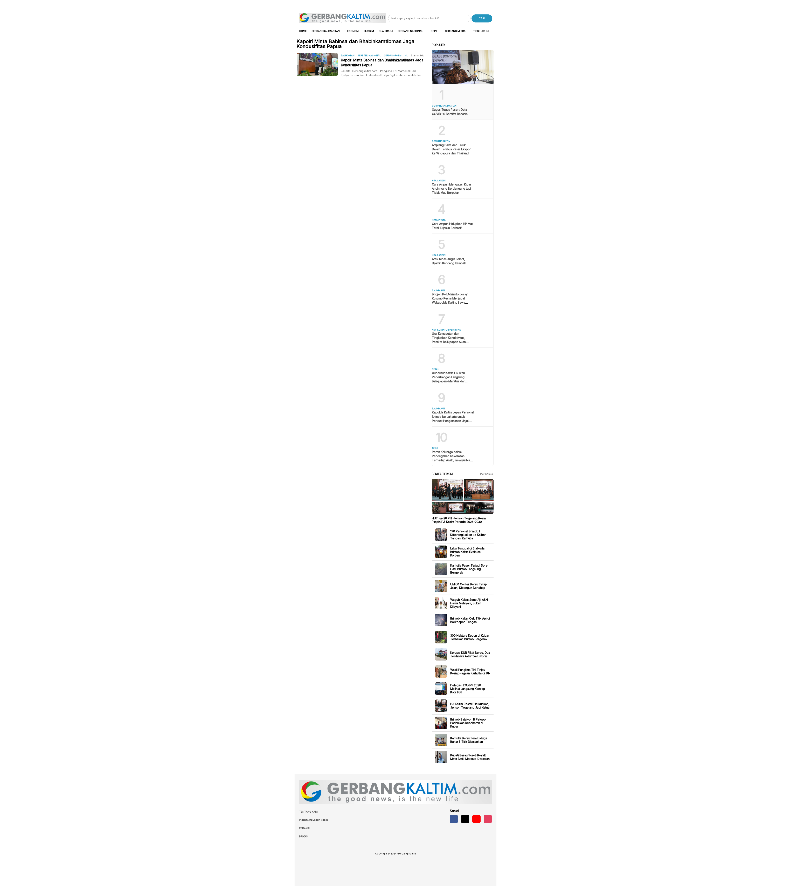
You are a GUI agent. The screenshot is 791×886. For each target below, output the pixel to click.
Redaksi (304, 828)
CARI (482, 18)
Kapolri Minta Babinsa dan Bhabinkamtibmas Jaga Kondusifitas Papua (382, 62)
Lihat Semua (486, 473)
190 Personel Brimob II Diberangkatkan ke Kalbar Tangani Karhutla (468, 534)
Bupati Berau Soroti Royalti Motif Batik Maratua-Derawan (470, 756)
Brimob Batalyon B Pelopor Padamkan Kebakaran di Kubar (468, 722)
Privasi (303, 836)
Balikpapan (348, 55)
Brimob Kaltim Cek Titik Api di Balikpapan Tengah (470, 620)
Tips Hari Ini (481, 31)
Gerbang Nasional (410, 31)
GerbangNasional (369, 55)
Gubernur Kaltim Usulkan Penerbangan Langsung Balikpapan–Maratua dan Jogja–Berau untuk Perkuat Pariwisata (450, 381)
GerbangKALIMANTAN (325, 31)
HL (406, 55)
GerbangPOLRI (393, 55)
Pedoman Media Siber (313, 819)
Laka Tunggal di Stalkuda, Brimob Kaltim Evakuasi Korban (467, 551)
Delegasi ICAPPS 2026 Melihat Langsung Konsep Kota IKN (467, 688)
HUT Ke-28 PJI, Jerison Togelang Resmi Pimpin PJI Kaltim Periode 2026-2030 (459, 519)
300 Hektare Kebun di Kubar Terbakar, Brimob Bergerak (469, 637)
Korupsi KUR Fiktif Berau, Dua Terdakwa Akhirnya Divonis (470, 654)
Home (303, 31)
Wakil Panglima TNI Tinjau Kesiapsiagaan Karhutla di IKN (470, 671)
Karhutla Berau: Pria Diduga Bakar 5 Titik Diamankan (468, 739)
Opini (434, 31)
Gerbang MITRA (455, 31)
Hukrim (369, 31)
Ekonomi (353, 31)
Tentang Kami (308, 811)
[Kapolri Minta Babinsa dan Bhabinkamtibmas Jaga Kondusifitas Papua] (319, 64)
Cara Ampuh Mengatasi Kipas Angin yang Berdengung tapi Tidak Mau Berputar (452, 188)
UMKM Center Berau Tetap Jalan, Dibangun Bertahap (468, 585)
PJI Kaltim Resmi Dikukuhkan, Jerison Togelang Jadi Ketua (469, 705)
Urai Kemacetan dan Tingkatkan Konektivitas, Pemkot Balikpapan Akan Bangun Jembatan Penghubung (449, 342)
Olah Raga (386, 31)
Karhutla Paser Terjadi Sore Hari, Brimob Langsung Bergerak (469, 568)
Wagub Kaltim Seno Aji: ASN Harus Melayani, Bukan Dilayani (469, 603)
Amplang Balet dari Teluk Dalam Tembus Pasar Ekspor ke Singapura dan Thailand (451, 149)
